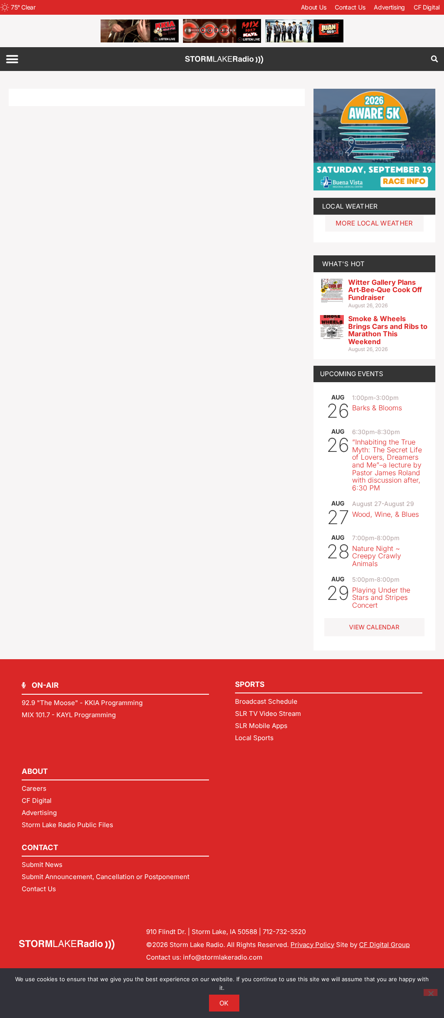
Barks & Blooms (377, 407)
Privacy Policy (312, 945)
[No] (430, 992)
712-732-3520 (284, 932)
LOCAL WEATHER (350, 206)
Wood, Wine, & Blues (385, 514)
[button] (12, 59)
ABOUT (35, 771)
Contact (40, 847)
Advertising (389, 7)
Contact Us (350, 7)
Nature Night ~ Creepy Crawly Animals (376, 556)
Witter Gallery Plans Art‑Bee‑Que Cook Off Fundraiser (385, 290)
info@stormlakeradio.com (222, 957)
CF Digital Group (384, 945)
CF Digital (427, 7)
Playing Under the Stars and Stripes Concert (381, 597)
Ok (224, 1003)
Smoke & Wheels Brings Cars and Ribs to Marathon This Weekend (388, 330)
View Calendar (374, 627)
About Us (313, 7)
